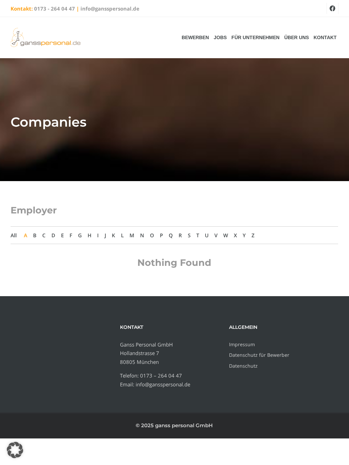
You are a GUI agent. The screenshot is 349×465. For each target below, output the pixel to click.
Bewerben (195, 37)
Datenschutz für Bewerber (259, 355)
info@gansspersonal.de (109, 8)
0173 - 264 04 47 (54, 8)
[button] (15, 450)
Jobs (220, 37)
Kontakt (325, 37)
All (14, 235)
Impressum (242, 344)
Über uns (296, 37)
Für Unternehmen (255, 37)
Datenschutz (243, 366)
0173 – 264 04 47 (161, 375)
